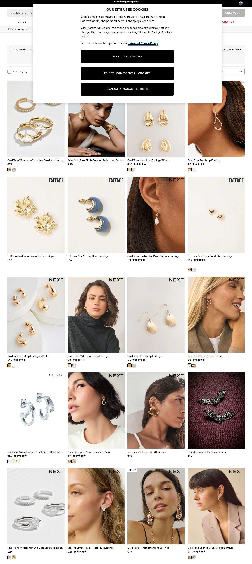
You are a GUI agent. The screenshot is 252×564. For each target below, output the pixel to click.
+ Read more (235, 49)
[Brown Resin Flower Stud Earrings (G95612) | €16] (156, 410)
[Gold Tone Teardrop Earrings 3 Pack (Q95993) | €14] (36, 315)
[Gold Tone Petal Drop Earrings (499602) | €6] (156, 315)
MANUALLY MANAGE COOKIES (127, 89)
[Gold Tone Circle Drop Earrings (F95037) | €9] (216, 315)
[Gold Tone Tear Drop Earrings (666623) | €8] (216, 119)
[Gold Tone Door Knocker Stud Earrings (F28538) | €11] (96, 410)
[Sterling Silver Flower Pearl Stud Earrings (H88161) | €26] (96, 506)
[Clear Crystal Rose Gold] (18, 461)
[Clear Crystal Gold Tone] (14, 461)
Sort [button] (221, 71)
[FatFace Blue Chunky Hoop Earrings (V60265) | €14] (96, 215)
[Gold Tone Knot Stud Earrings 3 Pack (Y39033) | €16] (156, 119)
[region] (127, 53)
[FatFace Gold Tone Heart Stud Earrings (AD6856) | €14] (216, 215)
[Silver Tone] (14, 170)
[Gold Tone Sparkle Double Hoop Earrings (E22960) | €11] (216, 506)
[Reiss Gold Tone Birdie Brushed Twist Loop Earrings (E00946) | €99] (96, 119)
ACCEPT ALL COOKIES (127, 56)
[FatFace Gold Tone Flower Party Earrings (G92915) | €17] (36, 215)
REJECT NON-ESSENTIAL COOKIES (127, 73)
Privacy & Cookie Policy (143, 43)
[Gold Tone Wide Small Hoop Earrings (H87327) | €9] (96, 315)
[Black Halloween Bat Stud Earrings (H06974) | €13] (216, 410)
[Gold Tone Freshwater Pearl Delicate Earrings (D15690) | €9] (156, 215)
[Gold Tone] (9, 170)
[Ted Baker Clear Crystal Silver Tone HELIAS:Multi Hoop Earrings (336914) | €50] (36, 410)
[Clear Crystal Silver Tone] (9, 461)
